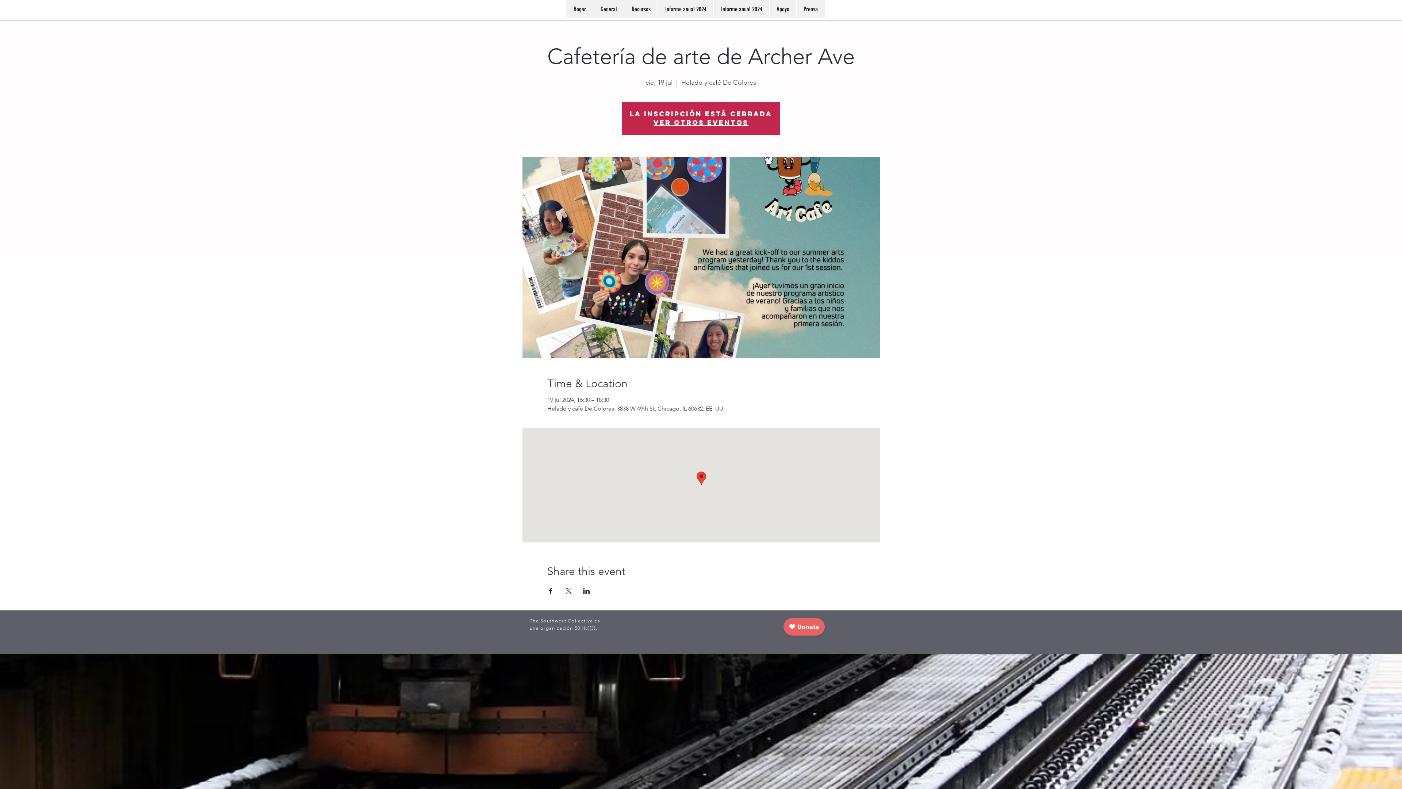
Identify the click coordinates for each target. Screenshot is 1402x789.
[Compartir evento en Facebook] (550, 591)
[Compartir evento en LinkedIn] (586, 591)
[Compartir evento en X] (568, 591)
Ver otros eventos (701, 122)
